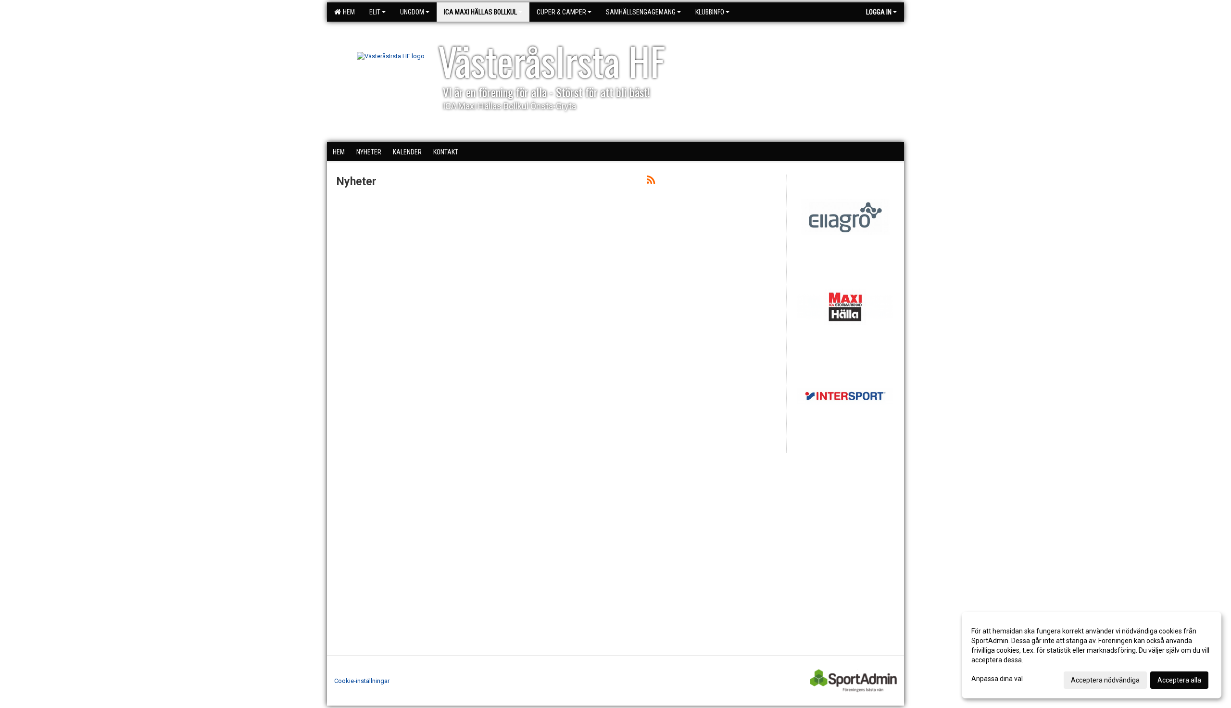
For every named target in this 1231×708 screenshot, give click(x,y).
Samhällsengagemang (641, 12)
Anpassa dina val (997, 679)
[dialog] (1091, 655)
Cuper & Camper (561, 12)
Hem (347, 12)
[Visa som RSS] (651, 181)
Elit (374, 12)
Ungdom (412, 12)
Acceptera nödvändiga (1105, 680)
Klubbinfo (709, 12)
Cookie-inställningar (361, 680)
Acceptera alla (1179, 680)
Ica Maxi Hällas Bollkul (480, 12)
